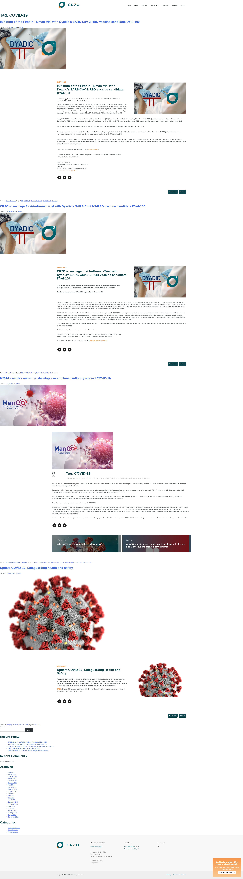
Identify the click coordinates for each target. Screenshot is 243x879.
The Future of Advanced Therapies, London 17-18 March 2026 (27, 744)
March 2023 (11, 787)
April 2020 (11, 808)
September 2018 (13, 817)
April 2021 (11, 798)
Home (129, 5)
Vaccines (54, 201)
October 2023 (12, 783)
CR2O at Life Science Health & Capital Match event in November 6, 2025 (30, 746)
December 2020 (13, 802)
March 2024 (11, 778)
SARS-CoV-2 (47, 201)
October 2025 (12, 776)
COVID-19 (27, 201)
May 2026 (11, 772)
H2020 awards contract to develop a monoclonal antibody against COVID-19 (55, 378)
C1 (22, 201)
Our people (154, 5)
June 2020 (11, 806)
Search (2, 727)
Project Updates (22, 562)
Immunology (66, 562)
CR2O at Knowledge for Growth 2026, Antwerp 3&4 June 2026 (27, 742)
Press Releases (11, 201)
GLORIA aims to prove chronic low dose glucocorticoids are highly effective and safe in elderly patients (155, 545)
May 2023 (11, 785)
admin (21, 27)
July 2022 (11, 793)
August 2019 (12, 815)
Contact (174, 5)
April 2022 (11, 795)
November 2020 (13, 804)
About (136, 5)
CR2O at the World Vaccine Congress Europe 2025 (24, 748)
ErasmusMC (43, 562)
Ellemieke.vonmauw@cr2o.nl (68, 171)
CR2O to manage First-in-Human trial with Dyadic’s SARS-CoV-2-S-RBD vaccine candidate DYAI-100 (72, 206)
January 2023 (12, 789)
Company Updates (12, 725)
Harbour (50, 562)
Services (145, 5)
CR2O (59, 689)
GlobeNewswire (93, 149)
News (182, 5)
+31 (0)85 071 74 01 (97, 860)
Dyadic (33, 201)
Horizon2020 (57, 562)
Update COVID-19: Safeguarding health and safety (80, 544)
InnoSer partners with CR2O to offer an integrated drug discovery (28, 750)
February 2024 (12, 781)
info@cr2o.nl (94, 863)
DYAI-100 (39, 201)
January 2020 (12, 813)
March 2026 (11, 774)
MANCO (73, 562)
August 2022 (12, 791)
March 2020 (11, 810)
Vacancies (165, 5)
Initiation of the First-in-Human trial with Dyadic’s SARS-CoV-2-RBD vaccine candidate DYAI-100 (70, 21)
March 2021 (11, 800)
